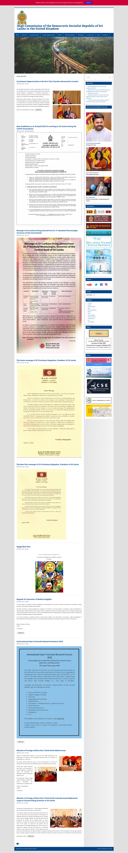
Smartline (110, 848)
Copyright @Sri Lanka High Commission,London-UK (26, 848)
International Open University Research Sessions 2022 (40, 641)
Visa (88, 320)
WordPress (104, 848)
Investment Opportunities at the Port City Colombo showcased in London (48, 81)
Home (17, 35)
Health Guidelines (30, 131)
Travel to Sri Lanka (92, 316)
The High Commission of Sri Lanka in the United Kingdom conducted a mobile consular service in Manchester (97, 97)
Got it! (89, 3)
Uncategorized (91, 318)
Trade (89, 313)
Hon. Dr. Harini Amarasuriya (92, 172)
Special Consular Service (93, 93)
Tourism (59, 35)
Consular (90, 303)
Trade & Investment (70, 35)
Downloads (81, 35)
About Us (24, 35)
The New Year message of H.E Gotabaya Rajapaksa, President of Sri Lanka (48, 464)
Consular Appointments (48, 35)
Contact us (105, 35)
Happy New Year (24, 546)
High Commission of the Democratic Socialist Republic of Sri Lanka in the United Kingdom (60, 27)
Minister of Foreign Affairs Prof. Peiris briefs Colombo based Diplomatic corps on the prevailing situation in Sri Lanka (47, 799)
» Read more (38, 109)
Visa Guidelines (91, 322)
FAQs (98, 35)
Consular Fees (90, 35)
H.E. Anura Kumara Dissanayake (93, 143)
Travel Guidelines (91, 315)
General (89, 305)
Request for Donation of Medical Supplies (34, 599)
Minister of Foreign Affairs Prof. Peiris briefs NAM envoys (41, 750)
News (27, 83)
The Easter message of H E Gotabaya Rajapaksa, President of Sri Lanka (46, 360)
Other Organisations (92, 310)
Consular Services (34, 35)
